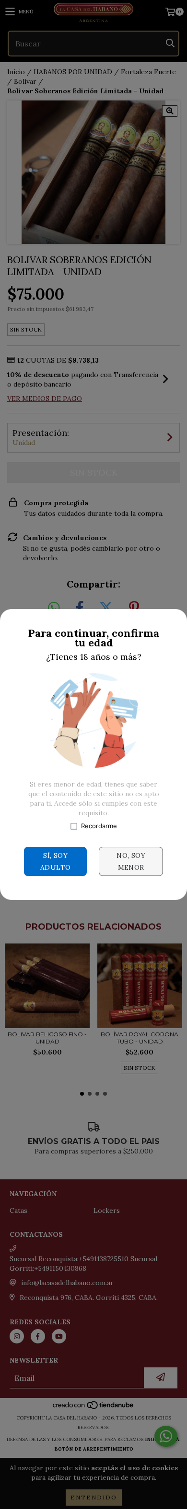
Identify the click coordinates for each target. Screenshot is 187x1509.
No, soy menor (131, 861)
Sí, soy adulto (55, 861)
